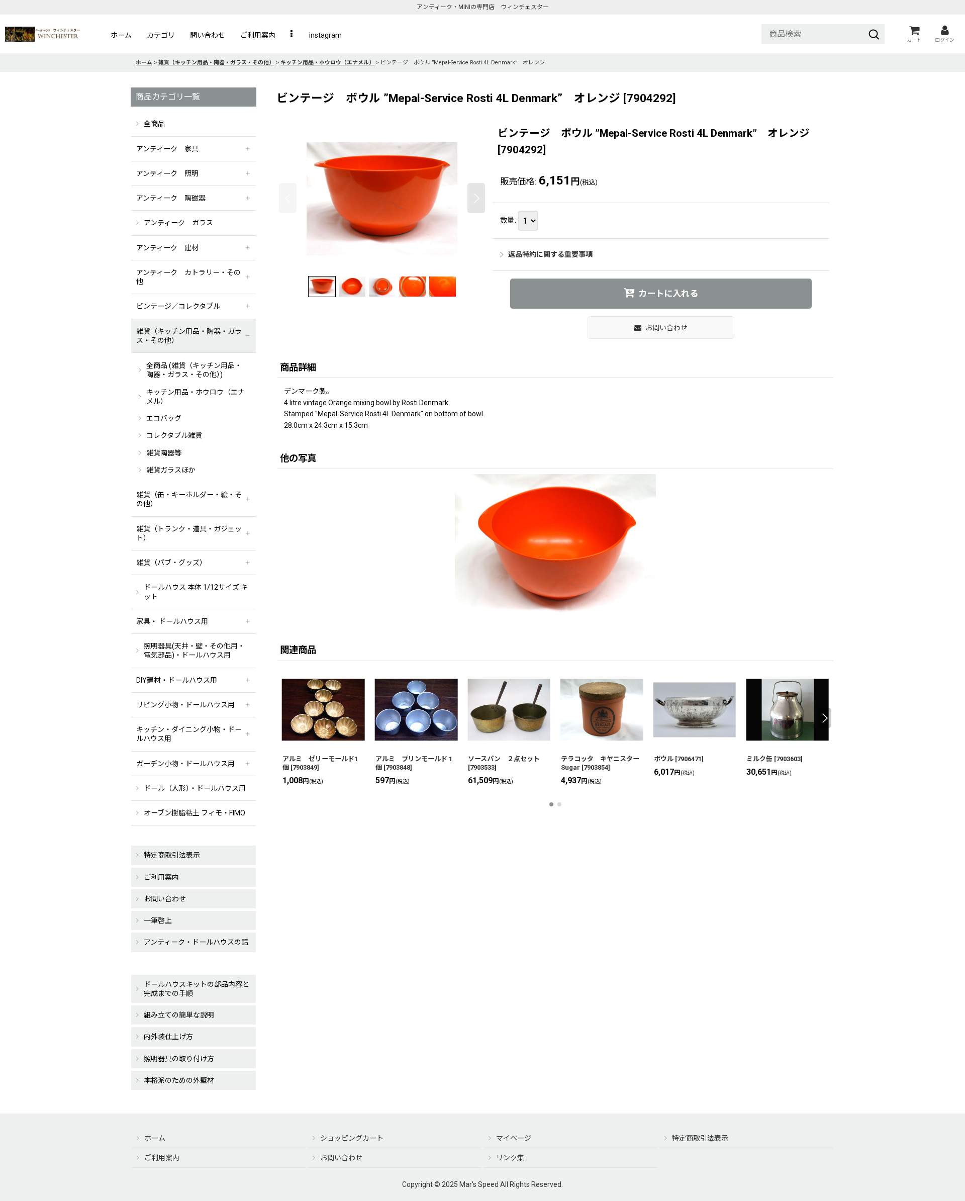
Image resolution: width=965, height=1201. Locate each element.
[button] (292, 35)
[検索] (874, 34)
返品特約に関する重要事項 (550, 254)
